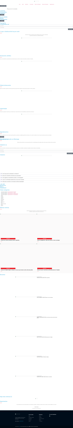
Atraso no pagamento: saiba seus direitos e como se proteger (48, 240)
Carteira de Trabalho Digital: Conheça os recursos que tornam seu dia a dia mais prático (17, 269)
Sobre (23, 4)
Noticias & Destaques (45, 4)
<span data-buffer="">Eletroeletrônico (9, 193)
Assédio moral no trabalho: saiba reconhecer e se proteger (44, 376)
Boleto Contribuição (38, 4)
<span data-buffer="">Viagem (8, 192)
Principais (8, 238)
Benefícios (26, 4)
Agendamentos (52, 4)
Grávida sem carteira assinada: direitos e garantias (10, 240)
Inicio (19, 4)
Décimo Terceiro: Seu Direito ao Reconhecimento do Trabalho (48, 269)
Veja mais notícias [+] (6, 396)
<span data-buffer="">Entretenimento (9, 194)
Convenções (31, 4)
